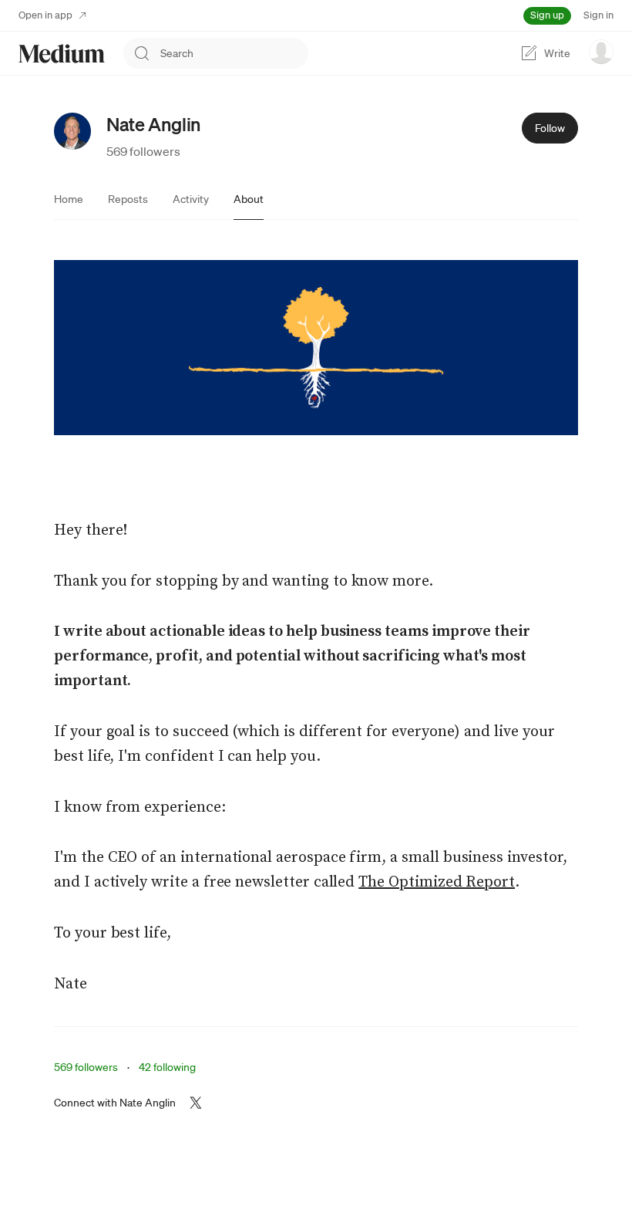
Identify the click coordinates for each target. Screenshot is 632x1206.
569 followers (143, 151)
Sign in (598, 15)
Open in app (45, 15)
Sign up (547, 15)
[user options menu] (601, 51)
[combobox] (234, 53)
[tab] (68, 199)
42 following (167, 1067)
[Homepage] (61, 53)
